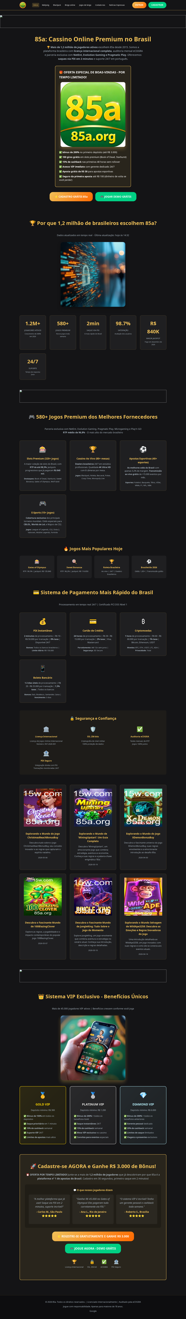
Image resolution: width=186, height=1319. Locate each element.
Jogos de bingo (85, 5)
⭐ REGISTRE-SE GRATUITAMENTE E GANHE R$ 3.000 (93, 1236)
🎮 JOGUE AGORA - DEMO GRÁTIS (93, 1248)
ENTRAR (139, 5)
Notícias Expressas (117, 5)
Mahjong (45, 5)
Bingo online (70, 5)
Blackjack (57, 5)
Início (35, 5)
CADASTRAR (157, 5)
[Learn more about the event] (93, 21)
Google (93, 1311)
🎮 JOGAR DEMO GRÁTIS (115, 196)
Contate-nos (100, 5)
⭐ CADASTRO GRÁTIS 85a (71, 196)
